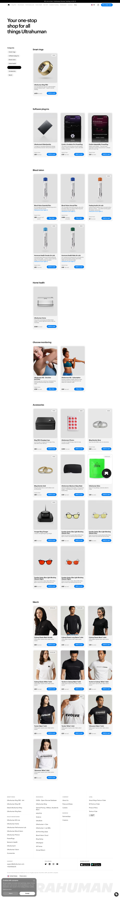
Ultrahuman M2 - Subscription (70, 377)
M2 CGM (45, 4)
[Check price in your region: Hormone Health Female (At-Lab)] (45, 238)
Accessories (12, 71)
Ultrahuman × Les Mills (43, 828)
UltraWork (39, 820)
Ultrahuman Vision (13, 849)
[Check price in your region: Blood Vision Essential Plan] (45, 188)
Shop (75, 4)
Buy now (51, 218)
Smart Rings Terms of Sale (97, 800)
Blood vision (12, 59)
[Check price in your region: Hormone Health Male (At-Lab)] (73, 238)
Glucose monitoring (14, 67)
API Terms (39, 846)
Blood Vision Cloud (42, 835)
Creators (65, 820)
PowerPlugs (10, 838)
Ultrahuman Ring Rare (14, 811)
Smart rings (12, 52)
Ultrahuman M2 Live (13, 820)
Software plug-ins (14, 56)
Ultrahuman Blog (41, 804)
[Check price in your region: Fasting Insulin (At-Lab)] (100, 188)
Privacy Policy (93, 807)
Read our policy (7, 889)
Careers (64, 807)
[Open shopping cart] (98, 5)
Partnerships (66, 816)
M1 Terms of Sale (94, 804)
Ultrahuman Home (13, 824)
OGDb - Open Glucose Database (46, 800)
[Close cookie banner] (34, 881)
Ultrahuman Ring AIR (13, 804)
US (94, 5)
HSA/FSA (70, 5)
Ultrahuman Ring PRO (41, 85)
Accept (27, 893)
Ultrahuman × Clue (42, 824)
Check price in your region (40, 210)
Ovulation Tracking (54, 4)
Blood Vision (21, 4)
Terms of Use (93, 811)
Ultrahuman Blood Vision (15, 831)
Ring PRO (14, 4)
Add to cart (51, 93)
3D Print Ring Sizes (42, 831)
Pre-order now (106, 5)
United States (13, 876)
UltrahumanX (63, 4)
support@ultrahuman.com (15, 864)
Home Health (38, 4)
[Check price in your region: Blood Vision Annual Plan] (73, 188)
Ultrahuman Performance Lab (16, 827)
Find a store (23, 876)
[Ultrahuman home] (8, 5)
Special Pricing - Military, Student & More (47, 808)
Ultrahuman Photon (13, 835)
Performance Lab (29, 4)
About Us (65, 800)
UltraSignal (39, 842)
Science (38, 817)
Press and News (67, 804)
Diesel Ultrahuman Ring (14, 807)
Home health (12, 63)
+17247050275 (11, 866)
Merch (10, 75)
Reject (10, 893)
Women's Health (12, 842)
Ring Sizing (39, 839)
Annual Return (40, 850)
